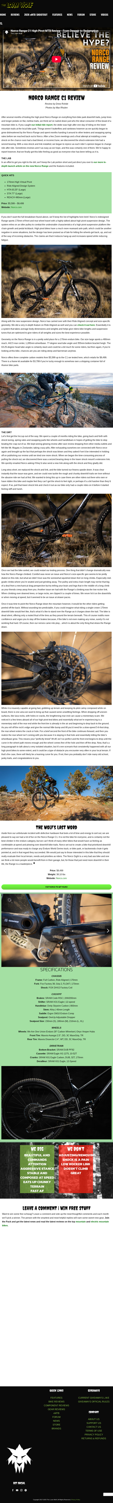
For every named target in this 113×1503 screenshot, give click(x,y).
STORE (56, 1425)
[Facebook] (13, 1490)
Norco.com (16, 207)
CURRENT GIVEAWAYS (90, 1398)
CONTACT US (94, 1427)
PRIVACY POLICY (94, 1434)
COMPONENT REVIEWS (56, 1405)
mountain (81, 1221)
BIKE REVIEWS (56, 1401)
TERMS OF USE (93, 1431)
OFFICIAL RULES (101, 1401)
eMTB (56, 1413)
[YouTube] (17, 1490)
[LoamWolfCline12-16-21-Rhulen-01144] (56, 930)
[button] (1, 23)
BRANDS (56, 1428)
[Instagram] (21, 1490)
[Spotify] (26, 1490)
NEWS (56, 1421)
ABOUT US (93, 1419)
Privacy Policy (75, 1499)
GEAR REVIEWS (56, 1409)
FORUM (56, 1417)
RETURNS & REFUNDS (93, 1438)
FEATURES (56, 1398)
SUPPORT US (94, 1423)
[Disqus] (56, 1270)
